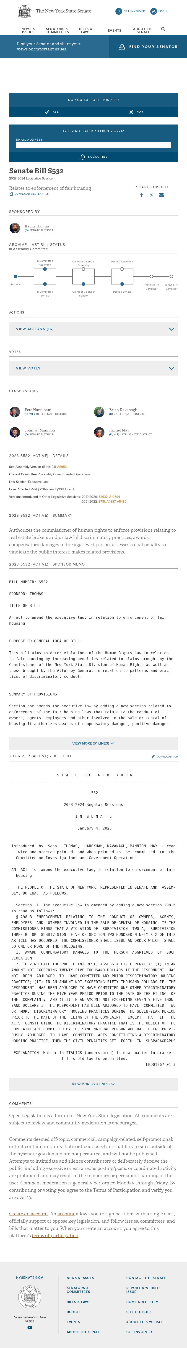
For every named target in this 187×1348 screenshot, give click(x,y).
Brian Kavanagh (123, 410)
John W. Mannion (40, 430)
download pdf (167, 756)
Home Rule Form (142, 1302)
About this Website (145, 1322)
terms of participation (55, 1235)
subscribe (98, 157)
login (163, 11)
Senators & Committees (57, 30)
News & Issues (28, 30)
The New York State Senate (63, 11)
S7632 (103, 496)
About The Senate (143, 30)
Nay (140, 112)
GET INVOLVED (139, 1332)
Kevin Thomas (37, 226)
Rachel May (119, 430)
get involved (134, 11)
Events (114, 30)
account (66, 1214)
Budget (74, 1312)
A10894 (114, 496)
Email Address (29, 139)
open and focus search (163, 30)
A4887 (110, 501)
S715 (102, 501)
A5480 (122, 501)
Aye (56, 112)
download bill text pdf (31, 194)
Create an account (28, 1214)
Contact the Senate (146, 1278)
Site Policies (139, 1312)
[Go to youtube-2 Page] (29, 1327)
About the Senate (84, 1332)
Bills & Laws (85, 30)
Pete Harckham (38, 410)
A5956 (62, 466)
